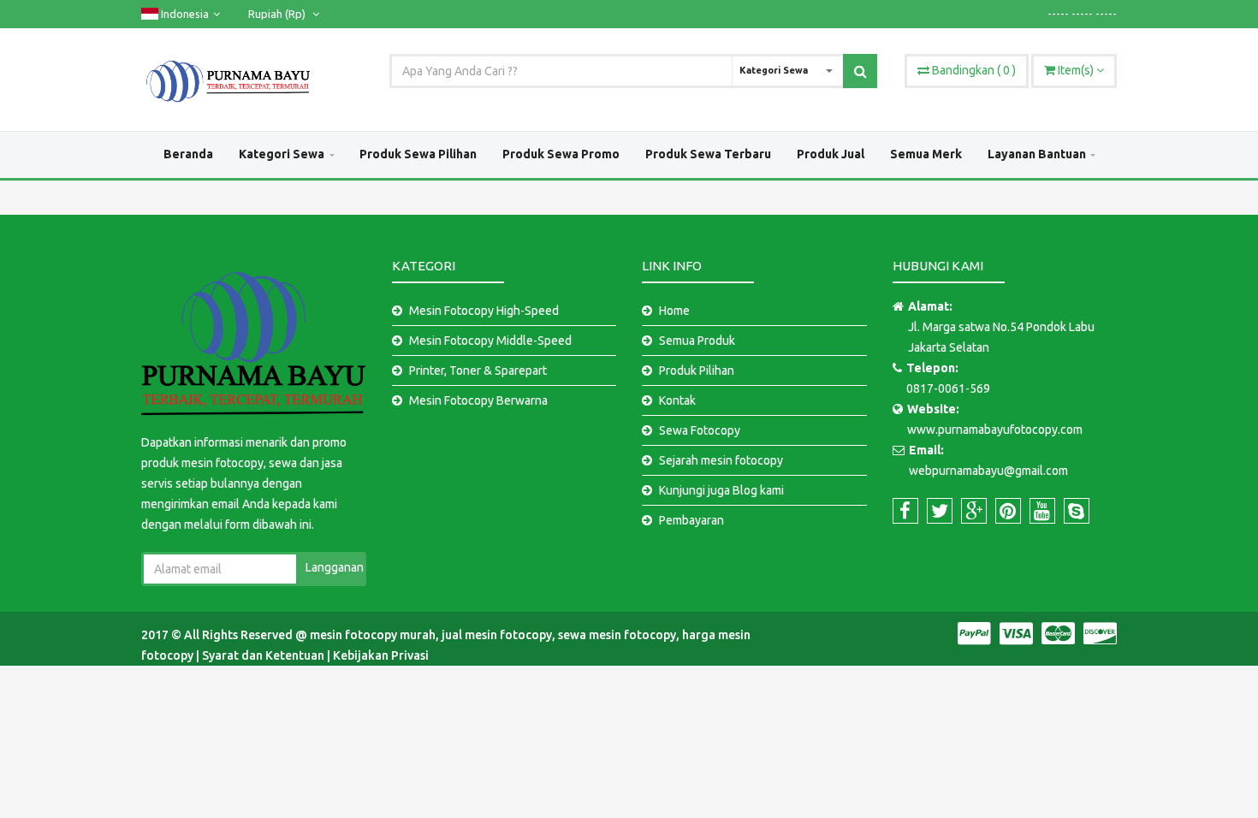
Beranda (188, 154)
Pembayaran (691, 520)
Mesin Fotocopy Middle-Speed (490, 340)
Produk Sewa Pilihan (418, 154)
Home (674, 310)
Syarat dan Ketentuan (264, 655)
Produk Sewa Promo (561, 154)
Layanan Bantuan (1037, 154)
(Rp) (278, 14)
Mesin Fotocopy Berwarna (478, 400)
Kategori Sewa (281, 154)
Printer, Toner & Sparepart (478, 370)
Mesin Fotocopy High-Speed (484, 310)
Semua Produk (697, 340)
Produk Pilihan (696, 370)
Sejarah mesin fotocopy (721, 460)
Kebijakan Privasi (381, 655)
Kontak (677, 400)
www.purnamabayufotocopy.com (995, 429)
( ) (974, 70)
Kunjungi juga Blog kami (721, 490)
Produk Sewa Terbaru (708, 154)
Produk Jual (830, 154)
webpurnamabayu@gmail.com (988, 470)
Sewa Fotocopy (699, 430)
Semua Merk (926, 154)
